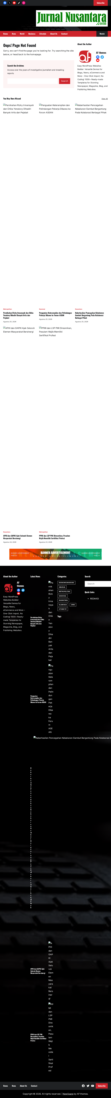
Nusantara (78, 309)
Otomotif (63, 609)
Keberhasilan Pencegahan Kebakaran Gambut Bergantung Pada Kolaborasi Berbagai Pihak (89, 315)
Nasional (42, 309)
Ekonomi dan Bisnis (66, 582)
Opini (73, 604)
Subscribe (102, 1085)
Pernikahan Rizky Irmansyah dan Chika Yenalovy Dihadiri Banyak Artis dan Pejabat (18, 315)
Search (64, 81)
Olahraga (63, 604)
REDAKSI (94, 598)
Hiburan (62, 587)
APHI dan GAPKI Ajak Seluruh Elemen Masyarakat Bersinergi (17, 537)
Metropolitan (7, 309)
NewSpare (68, 1094)
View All (105, 99)
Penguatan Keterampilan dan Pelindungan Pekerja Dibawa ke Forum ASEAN (55, 314)
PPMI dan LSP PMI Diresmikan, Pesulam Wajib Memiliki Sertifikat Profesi (54, 537)
